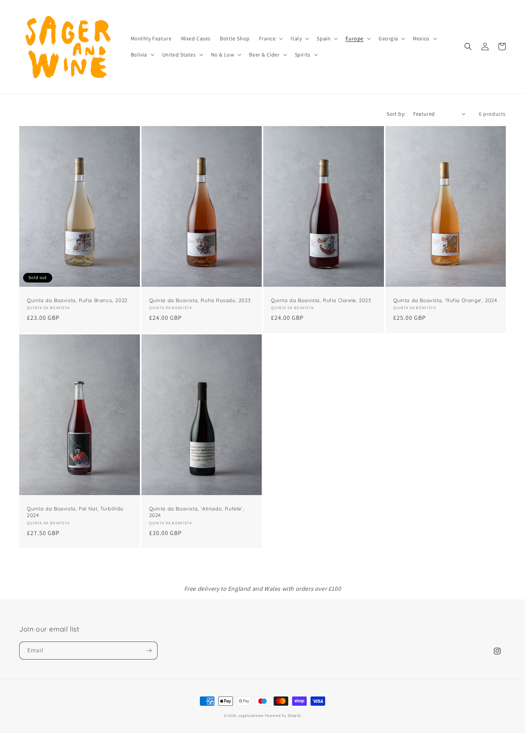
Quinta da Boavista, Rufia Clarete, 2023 (321, 300)
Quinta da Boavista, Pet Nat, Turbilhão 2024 (75, 511)
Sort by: (396, 113)
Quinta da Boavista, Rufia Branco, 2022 (77, 300)
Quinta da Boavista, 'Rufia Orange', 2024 (445, 300)
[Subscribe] (148, 651)
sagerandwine (250, 715)
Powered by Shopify (283, 715)
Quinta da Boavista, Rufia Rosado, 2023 (200, 300)
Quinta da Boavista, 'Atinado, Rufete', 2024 (196, 511)
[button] (270, 38)
